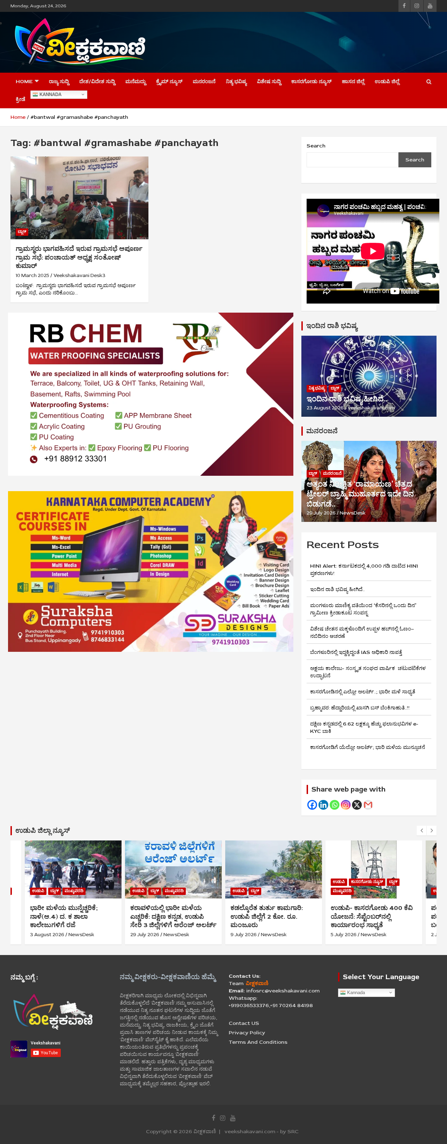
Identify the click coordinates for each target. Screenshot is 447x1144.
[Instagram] (346, 805)
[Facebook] (312, 805)
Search (316, 146)
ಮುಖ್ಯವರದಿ (74, 891)
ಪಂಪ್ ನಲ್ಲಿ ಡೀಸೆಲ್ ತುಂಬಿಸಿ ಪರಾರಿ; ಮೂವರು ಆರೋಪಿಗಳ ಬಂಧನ (368, 916)
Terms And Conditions (258, 1042)
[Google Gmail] (368, 805)
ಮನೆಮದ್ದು (135, 81)
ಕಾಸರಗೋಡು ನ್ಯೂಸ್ (311, 81)
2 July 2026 (344, 935)
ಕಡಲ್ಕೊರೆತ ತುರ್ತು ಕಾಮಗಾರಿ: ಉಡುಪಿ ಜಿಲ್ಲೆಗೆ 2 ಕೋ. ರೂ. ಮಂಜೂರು (166, 916)
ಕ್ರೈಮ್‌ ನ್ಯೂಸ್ (169, 81)
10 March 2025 (32, 275)
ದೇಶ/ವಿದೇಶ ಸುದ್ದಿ (97, 81)
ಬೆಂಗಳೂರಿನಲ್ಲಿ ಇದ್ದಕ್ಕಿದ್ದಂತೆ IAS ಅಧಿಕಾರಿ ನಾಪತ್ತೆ (356, 652)
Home (24, 81)
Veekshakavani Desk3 (79, 275)
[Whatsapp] (334, 805)
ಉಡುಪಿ (38, 891)
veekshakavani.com (371, 408)
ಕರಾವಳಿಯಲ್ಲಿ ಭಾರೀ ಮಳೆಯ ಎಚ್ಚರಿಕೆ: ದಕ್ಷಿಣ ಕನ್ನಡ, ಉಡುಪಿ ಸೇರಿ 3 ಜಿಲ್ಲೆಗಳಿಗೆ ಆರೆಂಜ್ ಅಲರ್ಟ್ (73, 916)
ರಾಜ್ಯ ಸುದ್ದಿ (59, 81)
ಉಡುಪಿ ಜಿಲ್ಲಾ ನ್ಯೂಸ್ (42, 830)
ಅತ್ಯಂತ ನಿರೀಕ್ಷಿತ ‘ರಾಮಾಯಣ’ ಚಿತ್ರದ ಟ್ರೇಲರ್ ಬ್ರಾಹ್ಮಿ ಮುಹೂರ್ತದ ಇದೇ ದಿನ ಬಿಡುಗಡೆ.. (360, 494)
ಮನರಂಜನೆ (204, 81)
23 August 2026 (325, 408)
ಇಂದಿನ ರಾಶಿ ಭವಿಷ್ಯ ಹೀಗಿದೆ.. (347, 399)
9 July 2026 (143, 935)
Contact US (244, 1023)
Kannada (49, 94)
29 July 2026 (321, 513)
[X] (357, 805)
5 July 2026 (243, 935)
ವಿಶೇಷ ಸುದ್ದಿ (269, 81)
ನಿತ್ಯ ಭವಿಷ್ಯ (236, 81)
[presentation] (421, 831)
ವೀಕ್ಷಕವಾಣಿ (204, 1131)
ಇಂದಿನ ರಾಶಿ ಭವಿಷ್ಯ (331, 325)
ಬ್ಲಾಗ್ (22, 231)
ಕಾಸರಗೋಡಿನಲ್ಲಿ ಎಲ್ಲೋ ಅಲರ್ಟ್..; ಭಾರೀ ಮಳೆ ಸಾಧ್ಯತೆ (362, 691)
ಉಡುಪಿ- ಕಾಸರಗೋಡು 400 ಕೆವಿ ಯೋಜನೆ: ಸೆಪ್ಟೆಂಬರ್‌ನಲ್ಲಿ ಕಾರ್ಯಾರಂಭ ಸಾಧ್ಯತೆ (271, 916)
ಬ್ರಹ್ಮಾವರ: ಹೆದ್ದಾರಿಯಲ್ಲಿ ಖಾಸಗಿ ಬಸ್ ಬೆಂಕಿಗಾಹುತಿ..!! (360, 708)
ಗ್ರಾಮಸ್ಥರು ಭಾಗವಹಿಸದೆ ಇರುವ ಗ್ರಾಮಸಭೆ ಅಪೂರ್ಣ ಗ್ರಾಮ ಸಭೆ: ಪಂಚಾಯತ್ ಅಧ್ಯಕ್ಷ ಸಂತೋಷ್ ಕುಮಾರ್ (79, 257)
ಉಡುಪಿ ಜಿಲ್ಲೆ (387, 81)
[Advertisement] (306, 41)
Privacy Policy (247, 1032)
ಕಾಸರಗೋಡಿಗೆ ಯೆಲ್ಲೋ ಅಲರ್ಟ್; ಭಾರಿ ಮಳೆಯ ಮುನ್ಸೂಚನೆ (367, 747)
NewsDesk (353, 513)
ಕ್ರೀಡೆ (20, 99)
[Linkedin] (323, 805)
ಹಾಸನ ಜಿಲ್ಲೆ (353, 81)
